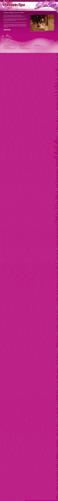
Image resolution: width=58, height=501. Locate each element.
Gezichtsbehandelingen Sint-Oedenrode (21, 156)
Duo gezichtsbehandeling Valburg (17, 93)
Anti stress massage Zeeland (24, 70)
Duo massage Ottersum (32, 109)
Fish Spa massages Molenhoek (37, 127)
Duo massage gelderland (35, 101)
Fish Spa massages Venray (43, 133)
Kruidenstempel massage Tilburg (43, 223)
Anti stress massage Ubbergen (33, 67)
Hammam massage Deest (26, 164)
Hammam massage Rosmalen (33, 177)
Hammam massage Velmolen (43, 179)
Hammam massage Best (47, 162)
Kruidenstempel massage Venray (17, 225)
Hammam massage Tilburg (43, 178)
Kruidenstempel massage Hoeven (37, 213)
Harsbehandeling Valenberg (19, 199)
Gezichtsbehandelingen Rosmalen (31, 155)
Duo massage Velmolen (21, 112)
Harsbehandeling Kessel (37, 191)
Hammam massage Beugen (53, 162)
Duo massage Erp (12, 101)
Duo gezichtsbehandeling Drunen (25, 76)
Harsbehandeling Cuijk (4, 185)
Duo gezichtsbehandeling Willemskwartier (49, 95)
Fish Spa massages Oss (49, 129)
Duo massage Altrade (4, 97)
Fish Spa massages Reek (48, 130)
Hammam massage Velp (48, 179)
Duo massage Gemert (40, 101)
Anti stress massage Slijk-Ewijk (3, 67)
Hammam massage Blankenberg (21, 163)
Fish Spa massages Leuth (44, 125)
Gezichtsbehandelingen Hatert (12, 144)
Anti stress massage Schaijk (16, 66)
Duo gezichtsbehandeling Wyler (17, 96)
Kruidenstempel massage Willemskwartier (47, 226)
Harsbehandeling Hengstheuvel (3, 190)
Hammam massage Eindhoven (45, 165)
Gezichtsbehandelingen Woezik (10, 160)
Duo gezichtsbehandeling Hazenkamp (37, 79)
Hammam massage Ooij (51, 175)
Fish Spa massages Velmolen (25, 133)
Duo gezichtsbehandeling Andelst (24, 71)
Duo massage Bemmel (12, 98)
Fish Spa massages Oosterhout (38, 129)
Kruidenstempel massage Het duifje (50, 212)
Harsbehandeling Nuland (29, 195)
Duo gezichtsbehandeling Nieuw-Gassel (19, 87)
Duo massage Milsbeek (33, 107)
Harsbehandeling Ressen (29, 197)
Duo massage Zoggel (13, 114)
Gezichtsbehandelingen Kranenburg (25, 148)
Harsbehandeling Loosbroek (20, 193)
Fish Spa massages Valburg (51, 132)
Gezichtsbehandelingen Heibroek (3, 145)
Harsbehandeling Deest (26, 185)
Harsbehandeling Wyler (27, 201)
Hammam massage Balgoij (42, 161)
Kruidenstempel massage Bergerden (12, 204)
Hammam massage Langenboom (51, 171)
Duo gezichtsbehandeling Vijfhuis (33, 94)
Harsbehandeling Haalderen (33, 188)
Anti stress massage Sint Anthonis (37, 66)
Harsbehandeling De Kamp (15, 185)
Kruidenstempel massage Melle (26, 217)
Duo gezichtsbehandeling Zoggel (47, 96)
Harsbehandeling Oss (24, 196)
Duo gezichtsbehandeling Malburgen (11, 86)
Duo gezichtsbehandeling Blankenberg (51, 73)
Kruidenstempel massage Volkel (46, 225)
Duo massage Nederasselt (44, 107)
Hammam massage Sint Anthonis (3, 178)
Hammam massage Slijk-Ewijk (26, 178)
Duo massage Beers (8, 98)
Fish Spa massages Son (14, 132)
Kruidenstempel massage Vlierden (38, 225)
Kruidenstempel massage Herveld (33, 212)
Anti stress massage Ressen (54, 65)
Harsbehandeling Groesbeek (27, 188)
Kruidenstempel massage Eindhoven (52, 207)
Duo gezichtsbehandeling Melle (25, 86)
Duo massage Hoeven (43, 104)
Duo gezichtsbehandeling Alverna (17, 71)
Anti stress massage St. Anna (15, 67)
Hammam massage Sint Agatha (53, 177)
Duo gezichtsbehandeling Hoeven (32, 82)
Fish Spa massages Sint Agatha (35, 131)
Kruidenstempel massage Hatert (35, 210)
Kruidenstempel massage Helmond (11, 212)
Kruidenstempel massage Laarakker (14, 215)
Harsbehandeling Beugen (2, 184)
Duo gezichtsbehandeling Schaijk (26, 91)
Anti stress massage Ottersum (49, 64)
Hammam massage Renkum (15, 177)
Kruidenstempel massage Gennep (25, 209)
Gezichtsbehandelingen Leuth (10, 149)
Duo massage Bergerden (23, 98)
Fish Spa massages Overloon (12, 130)
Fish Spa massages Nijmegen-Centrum (8, 128)
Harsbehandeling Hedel (55, 188)
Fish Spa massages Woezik (12, 135)
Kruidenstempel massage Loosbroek (37, 216)
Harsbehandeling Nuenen (24, 195)
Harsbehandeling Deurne (37, 185)
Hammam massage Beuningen (3, 163)
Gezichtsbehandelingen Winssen (3, 160)
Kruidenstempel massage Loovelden (45, 216)
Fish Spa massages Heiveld (40, 122)
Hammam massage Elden (51, 165)
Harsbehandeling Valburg (13, 199)
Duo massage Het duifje (12, 104)
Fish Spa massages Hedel (39, 121)
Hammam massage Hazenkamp (5, 168)
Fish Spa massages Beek (26, 115)
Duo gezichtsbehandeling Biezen (36, 73)
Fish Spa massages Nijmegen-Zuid (31, 128)
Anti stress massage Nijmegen (52, 62)
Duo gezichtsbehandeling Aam (50, 70)
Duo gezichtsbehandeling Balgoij (53, 71)
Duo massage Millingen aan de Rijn (26, 107)
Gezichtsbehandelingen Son (36, 156)
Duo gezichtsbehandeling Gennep (17, 78)
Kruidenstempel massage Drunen (29, 207)
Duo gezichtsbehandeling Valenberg (25, 93)
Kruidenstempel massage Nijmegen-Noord (42, 218)
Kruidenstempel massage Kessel (25, 214)
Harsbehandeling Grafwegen (3, 188)
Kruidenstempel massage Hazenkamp (43, 210)
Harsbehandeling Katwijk (26, 191)
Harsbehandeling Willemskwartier (10, 201)
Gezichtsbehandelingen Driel (3, 141)
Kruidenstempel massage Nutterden (34, 219)
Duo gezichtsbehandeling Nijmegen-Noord (45, 87)
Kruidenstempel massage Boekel (6, 205)
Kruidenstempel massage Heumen (15, 213)
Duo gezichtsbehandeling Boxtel (26, 74)
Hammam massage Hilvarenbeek (15, 170)
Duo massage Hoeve (38, 104)
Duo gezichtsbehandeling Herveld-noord (36, 81)
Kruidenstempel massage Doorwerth (15, 207)
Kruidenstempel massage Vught (52, 225)
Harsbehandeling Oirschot (52, 195)
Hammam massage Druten (32, 165)
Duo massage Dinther (4, 100)
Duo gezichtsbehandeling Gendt (10, 78)
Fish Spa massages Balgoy (14, 115)
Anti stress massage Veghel (8, 68)
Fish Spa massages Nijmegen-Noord (16, 128)
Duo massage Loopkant (38, 106)
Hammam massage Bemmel (29, 162)
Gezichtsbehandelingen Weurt (31, 159)
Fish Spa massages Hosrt (14, 124)
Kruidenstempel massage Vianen (24, 225)
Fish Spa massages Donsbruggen (32, 118)
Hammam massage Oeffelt (34, 175)
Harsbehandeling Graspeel (9, 188)
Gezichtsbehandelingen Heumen (42, 146)
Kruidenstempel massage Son (29, 223)
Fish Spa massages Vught (14, 134)
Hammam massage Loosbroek (53, 172)
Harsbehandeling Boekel (31, 184)
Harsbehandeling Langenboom (22, 192)
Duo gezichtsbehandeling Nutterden (36, 88)
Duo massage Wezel (25, 113)
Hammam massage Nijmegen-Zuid (53, 174)
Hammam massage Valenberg (17, 179)
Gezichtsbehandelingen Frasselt (15, 142)
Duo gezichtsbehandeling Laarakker (11, 84)
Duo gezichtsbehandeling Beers (41, 72)
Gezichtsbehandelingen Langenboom (48, 148)
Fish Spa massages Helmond (46, 122)
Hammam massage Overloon (31, 176)
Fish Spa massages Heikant (25, 122)
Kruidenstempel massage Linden (7, 216)
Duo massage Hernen (53, 103)
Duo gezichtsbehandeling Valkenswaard (33, 93)
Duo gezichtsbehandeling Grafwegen (33, 78)
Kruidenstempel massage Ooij (15, 220)
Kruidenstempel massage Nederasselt (9, 218)
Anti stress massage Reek (42, 65)
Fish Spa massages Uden (45, 132)
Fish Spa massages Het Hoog (28, 123)
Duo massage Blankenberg (53, 98)
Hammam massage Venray (3, 180)
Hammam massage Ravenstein (3, 177)
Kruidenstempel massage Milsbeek (49, 217)
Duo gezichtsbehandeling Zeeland (24, 96)
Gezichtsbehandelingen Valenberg (31, 157)
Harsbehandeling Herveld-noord (21, 190)
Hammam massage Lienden (17, 172)
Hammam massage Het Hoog (54, 169)
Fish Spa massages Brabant (21, 117)
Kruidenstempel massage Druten (36, 207)
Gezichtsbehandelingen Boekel (48, 138)
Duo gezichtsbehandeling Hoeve (25, 82)
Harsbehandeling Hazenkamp (49, 188)
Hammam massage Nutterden (21, 175)
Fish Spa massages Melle (11, 127)
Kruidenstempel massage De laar (11, 206)
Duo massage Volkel (54, 112)
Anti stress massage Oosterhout (31, 64)
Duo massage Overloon (42, 109)
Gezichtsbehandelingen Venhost (17, 158)
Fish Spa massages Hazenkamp (33, 121)
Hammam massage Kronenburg (37, 171)
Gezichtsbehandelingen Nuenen (36, 152)
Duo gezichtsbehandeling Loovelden (43, 85)
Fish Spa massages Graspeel (45, 120)
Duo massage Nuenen (36, 108)
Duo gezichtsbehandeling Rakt (32, 90)
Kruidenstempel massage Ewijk (30, 208)
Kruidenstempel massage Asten (50, 202)
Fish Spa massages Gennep (26, 120)
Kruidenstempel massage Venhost (10, 225)
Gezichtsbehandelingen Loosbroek (3, 150)
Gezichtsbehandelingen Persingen (25, 154)
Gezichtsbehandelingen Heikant (17, 145)
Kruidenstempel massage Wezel (32, 226)
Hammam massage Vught (31, 180)
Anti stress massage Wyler (18, 70)
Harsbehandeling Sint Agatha (3, 198)
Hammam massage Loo (40, 172)
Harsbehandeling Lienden (43, 192)
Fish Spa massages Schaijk (21, 131)
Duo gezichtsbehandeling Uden (10, 93)
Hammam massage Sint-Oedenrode (19, 178)
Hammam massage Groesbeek (38, 167)
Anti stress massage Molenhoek (31, 62)
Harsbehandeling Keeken (32, 191)
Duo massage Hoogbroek (48, 104)
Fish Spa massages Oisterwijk (26, 129)
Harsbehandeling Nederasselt (28, 194)
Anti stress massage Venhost (33, 68)
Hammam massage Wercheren (49, 180)
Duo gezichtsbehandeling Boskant (9, 74)
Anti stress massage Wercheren (31, 69)
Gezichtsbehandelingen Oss (52, 153)
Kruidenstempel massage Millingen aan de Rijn (41, 217)
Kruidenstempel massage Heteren (7, 213)
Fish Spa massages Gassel (54, 119)
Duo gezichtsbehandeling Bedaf (9, 72)
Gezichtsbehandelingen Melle (47, 150)
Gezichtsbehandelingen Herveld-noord (13, 146)
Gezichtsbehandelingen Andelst (19, 136)
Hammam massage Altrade (7, 161)
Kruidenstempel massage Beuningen (34, 204)
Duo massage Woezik (46, 113)
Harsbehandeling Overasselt (36, 196)
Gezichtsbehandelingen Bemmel (39, 137)
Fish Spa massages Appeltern (54, 114)
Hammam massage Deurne (38, 164)
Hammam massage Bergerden (42, 162)
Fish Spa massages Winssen (6, 135)
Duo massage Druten (41, 100)
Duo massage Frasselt (21, 101)
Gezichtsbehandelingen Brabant (20, 139)
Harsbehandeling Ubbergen (3, 199)
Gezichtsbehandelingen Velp (10, 158)
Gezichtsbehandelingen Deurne (12, 140)
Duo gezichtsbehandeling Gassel (39, 77)
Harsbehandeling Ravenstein (13, 197)
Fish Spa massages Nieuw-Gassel (51, 127)
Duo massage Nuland (41, 108)
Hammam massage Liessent (23, 172)
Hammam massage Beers (23, 162)
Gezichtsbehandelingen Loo (45, 149)
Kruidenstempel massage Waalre (3, 226)
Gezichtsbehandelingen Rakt (46, 154)
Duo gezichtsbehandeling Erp (18, 77)
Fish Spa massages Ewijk (42, 119)
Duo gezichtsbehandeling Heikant (38, 80)
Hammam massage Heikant (52, 168)
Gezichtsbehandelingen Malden (40, 150)
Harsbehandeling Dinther (43, 185)
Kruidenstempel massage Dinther (40, 206)
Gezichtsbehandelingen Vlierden (44, 158)
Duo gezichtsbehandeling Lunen (50, 85)
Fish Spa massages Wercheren (32, 134)
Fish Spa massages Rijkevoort (8, 131)
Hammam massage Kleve (17, 171)
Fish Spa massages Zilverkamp (37, 135)
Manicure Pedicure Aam (48, 227)
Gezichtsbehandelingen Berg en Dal (47, 137)
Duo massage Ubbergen (42, 111)
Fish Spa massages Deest (51, 117)
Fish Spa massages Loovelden (36, 126)
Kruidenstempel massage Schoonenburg (34, 222)
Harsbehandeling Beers (32, 183)
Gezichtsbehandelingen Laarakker (40, 148)
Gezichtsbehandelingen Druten (16, 141)
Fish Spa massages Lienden (50, 125)
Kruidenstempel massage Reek (47, 221)
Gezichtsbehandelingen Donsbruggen (43, 140)
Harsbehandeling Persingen (47, 196)
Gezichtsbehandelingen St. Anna (42, 156)
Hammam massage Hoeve (22, 170)
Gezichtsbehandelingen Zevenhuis (31, 160)
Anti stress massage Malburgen (50, 61)
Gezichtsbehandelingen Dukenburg (23, 141)
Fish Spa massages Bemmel (52, 115)
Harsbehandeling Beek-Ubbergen (25, 183)
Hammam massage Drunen (26, 165)
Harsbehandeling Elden (46, 186)
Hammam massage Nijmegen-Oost (46, 174)
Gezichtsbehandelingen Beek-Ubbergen (25, 137)
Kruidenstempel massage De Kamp (3, 206)
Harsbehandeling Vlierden (19, 200)
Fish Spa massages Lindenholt (11, 126)
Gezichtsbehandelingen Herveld (5, 146)
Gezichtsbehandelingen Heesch (46, 144)
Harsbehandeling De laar (21, 185)
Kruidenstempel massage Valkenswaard (30, 224)
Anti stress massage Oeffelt (7, 64)
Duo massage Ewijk (16, 101)
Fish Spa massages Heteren (34, 123)
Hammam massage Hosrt (40, 170)
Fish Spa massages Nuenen (45, 128)
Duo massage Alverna (9, 97)
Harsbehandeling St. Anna (41, 198)
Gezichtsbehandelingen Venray (24, 158)
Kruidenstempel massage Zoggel (42, 227)
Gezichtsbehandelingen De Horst (34, 139)
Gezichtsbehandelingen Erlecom (51, 141)
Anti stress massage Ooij (25, 64)
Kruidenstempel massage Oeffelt (49, 219)
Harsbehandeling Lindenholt (3, 193)
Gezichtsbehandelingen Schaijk (38, 155)
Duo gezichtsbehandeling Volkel (48, 94)
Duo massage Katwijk (6, 105)
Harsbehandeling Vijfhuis (13, 200)
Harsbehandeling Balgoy (2, 183)
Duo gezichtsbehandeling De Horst (47, 74)
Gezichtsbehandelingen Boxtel (14, 139)
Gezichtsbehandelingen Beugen (12, 138)
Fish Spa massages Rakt (35, 130)
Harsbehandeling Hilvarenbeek (51, 190)
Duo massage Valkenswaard (5, 112)
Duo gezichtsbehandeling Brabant (33, 74)
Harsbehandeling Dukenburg (34, 186)
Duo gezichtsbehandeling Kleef (26, 83)
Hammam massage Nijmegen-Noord (39, 174)
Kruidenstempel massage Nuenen (20, 219)
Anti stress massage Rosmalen (10, 66)
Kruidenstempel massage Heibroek (29, 211)
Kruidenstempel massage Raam (25, 221)
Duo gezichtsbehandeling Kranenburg (49, 83)
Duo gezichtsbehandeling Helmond (5, 81)
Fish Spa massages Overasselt (5, 130)
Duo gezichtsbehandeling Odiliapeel (43, 88)
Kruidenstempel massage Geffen (51, 208)
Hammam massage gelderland (40, 166)
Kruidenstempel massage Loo (22, 216)
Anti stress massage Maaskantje (43, 61)
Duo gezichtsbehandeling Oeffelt (51, 88)
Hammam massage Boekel (28, 163)
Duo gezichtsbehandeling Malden (18, 86)
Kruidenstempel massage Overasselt (51, 220)
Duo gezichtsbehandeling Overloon (3, 90)
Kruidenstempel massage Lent (30, 215)
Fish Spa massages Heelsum (46, 121)
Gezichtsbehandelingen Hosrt (24, 147)
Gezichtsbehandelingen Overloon (18, 154)
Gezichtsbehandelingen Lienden (17, 149)
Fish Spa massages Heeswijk (7, 122)
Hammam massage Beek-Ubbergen (16, 162)
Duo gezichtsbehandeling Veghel (40, 93)
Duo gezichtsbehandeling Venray (19, 94)
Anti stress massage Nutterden (51, 63)
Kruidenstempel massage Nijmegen (25, 218)
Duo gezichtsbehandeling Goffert (25, 78)
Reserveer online (7, 29)
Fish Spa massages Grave (51, 120)
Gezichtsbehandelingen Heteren (35, 146)
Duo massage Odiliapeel (51, 108)
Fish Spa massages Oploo (44, 129)
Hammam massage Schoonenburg (46, 177)
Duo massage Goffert (54, 101)
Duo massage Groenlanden (18, 102)
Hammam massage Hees (22, 168)
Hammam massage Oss (12, 176)
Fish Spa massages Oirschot (20, 129)
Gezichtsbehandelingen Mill (53, 150)
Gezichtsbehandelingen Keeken (44, 147)
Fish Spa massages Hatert (27, 121)
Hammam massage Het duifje (48, 169)
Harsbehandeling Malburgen (44, 193)
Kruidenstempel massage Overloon (3, 221)
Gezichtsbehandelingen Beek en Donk (17, 137)
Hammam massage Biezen (9, 163)
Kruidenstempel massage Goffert (32, 209)
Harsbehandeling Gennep (47, 187)
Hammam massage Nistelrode (3, 175)
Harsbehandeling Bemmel (37, 183)
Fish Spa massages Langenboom (26, 125)
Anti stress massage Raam (24, 65)
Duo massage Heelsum (53, 102)
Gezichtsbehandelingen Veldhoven (53, 157)
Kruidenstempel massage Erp (24, 208)
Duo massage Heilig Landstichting (31, 103)
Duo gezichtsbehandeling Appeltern (39, 71)
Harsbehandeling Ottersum (29, 196)
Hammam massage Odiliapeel (28, 175)
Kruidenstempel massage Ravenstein (40, 221)
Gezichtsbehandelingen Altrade (5, 136)
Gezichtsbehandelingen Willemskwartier (52, 159)
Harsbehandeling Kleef (42, 191)
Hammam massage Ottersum (18, 176)
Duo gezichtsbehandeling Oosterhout (24, 89)
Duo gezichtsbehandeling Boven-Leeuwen (18, 74)
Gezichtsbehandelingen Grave (32, 143)
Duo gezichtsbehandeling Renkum (54, 90)
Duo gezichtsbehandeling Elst (4, 77)
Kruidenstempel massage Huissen (3, 214)
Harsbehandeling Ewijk (9, 187)
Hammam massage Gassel (28, 166)
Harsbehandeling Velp (49, 199)
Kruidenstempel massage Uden (7, 224)
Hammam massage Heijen (46, 168)
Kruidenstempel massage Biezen (41, 204)
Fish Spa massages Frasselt (48, 119)
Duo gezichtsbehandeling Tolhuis (49, 92)
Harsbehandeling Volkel (24, 200)
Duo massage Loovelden (49, 106)
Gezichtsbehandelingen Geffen (29, 142)
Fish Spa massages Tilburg (27, 132)
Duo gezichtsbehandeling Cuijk (40, 74)
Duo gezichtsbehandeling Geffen (46, 77)
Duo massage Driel (32, 100)
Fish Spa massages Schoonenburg (27, 131)
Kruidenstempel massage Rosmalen (18, 222)
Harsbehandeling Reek (18, 197)
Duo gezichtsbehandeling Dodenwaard (42, 75)
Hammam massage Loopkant (47, 172)
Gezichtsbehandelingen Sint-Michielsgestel (12, 156)
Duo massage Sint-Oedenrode (13, 111)
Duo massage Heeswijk (10, 103)
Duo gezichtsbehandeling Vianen (26, 94)
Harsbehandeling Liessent (48, 192)
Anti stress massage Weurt (37, 69)
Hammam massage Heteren (3, 170)
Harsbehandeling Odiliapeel (41, 195)
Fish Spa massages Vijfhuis (55, 133)
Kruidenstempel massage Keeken (18, 214)
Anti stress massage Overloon (5, 65)
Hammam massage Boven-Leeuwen (41, 163)
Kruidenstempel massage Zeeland (19, 227)
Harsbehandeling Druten (28, 186)
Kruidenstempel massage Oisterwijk (7, 220)
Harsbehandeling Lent (28, 192)
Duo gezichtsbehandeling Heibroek (24, 80)
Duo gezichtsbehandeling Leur (33, 84)
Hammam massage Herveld (34, 169)
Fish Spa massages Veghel (12, 133)
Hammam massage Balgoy (48, 161)
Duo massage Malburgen (7, 107)
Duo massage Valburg (52, 111)
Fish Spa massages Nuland (51, 128)
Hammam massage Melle (34, 173)
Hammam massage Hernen (28, 169)
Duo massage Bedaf (42, 97)
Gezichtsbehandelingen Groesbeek (47, 143)
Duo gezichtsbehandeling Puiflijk (18, 90)
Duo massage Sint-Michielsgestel (6, 111)
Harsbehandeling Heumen (44, 190)
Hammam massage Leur (5, 172)
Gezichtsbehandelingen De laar (48, 139)
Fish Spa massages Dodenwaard (17, 118)
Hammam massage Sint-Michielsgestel (11, 178)
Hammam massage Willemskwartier (16, 181)
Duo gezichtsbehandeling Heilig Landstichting (47, 80)
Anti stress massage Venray (39, 68)
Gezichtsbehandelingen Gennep (3, 143)
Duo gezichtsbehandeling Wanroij (12, 95)
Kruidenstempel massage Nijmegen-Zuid (4, 219)
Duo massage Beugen (32, 98)
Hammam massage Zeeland (41, 181)
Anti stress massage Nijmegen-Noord (10, 63)
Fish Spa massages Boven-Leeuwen (8, 117)
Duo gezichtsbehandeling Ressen (3, 91)
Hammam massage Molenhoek (3, 174)
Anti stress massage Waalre (18, 69)
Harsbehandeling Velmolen (43, 199)
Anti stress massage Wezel (43, 69)
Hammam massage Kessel (6, 171)
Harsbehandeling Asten (46, 182)
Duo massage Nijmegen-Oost (19, 108)
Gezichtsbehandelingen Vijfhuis (37, 158)
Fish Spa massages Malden (5, 127)
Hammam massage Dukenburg (38, 165)
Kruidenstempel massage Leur (37, 215)
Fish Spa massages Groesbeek (8, 121)
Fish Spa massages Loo (17, 126)
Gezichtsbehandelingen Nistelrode (29, 152)
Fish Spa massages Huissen (20, 124)
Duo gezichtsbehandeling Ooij (17, 89)
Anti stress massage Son (9, 67)
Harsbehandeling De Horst (9, 185)
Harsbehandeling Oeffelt (46, 195)
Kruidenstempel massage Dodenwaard (48, 206)
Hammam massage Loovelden (3, 173)
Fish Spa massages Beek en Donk (32, 115)
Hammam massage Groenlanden (31, 167)
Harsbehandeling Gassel (19, 187)
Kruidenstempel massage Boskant (13, 205)
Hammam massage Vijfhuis (14, 180)
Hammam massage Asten (36, 161)
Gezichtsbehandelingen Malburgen (33, 150)
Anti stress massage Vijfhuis (51, 68)
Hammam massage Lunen (9, 173)
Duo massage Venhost (30, 112)
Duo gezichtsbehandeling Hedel (44, 79)
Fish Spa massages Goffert (32, 120)
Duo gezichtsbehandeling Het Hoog (52, 81)
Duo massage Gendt (45, 101)
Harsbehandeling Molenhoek (22, 194)
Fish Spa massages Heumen (40, 123)
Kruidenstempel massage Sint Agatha (42, 222)
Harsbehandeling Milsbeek (15, 194)
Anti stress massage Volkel (7, 69)
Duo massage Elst (3, 101)
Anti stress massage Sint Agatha (30, 66)
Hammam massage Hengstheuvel (21, 169)
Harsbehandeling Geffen (25, 187)
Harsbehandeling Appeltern (41, 182)
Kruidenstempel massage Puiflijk (18, 221)
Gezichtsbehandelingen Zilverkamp (38, 160)
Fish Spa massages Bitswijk (39, 116)
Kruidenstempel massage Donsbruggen (7, 207)
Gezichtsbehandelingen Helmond (40, 145)
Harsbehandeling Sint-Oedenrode (24, 198)
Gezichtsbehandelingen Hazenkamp (19, 144)
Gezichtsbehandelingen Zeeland (23, 160)
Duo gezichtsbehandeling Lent (26, 84)
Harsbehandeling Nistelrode (18, 195)
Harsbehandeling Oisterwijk (3, 196)
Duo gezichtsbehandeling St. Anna (35, 92)
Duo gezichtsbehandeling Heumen (10, 82)
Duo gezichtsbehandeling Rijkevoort (11, 91)
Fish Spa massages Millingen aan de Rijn (23, 127)
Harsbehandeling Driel (18, 186)
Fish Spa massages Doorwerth (39, 118)
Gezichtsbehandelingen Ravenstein (52, 154)
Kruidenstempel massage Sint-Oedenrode (14, 223)
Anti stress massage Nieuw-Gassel (45, 62)
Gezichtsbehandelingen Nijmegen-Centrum (52, 151)
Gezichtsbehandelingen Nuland (43, 152)
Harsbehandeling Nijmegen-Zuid (12, 195)
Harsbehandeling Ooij (8, 196)
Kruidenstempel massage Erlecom (16, 208)
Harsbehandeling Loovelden (26, 193)
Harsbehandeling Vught (29, 200)
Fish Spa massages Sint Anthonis (42, 131)
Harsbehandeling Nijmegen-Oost (5, 195)
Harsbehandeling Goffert (52, 187)
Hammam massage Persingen (37, 176)
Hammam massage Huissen (46, 170)
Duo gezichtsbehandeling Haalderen (15, 79)
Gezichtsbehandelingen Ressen (17, 155)
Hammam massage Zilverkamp (53, 181)
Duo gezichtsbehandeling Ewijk (25, 77)
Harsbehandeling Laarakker (16, 192)
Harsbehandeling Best (55, 183)
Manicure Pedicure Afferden (54, 227)
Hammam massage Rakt (54, 176)
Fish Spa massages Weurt (39, 134)
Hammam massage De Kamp (15, 164)
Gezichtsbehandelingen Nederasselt (28, 151)
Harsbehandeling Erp (4, 187)
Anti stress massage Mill (9, 62)
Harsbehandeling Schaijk (47, 197)
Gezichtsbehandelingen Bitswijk (33, 138)
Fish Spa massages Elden (20, 119)
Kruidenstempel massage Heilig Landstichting (52, 211)
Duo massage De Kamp (36, 99)
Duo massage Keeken (11, 105)
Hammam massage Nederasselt (10, 174)
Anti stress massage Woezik (13, 70)
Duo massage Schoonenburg (46, 110)
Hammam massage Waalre (37, 180)
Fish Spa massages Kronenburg (13, 125)
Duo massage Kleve (24, 105)
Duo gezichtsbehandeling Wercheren (20, 95)
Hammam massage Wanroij (43, 180)
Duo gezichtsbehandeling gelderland (54, 77)
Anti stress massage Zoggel (44, 70)
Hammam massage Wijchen (10, 181)
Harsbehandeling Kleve (47, 191)
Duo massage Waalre (6, 113)
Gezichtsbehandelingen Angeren (26, 136)
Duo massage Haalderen (29, 102)
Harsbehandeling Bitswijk (19, 184)
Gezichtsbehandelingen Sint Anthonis (4, 156)
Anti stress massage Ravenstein (36, 65)
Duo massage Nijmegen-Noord (12, 108)
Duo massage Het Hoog (17, 104)
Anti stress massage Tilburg (21, 67)
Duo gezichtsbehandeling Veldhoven (48, 93)
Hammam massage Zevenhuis (47, 181)
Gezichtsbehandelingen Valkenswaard (39, 157)
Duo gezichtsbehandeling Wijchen (41, 95)
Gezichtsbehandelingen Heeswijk (53, 144)
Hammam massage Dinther (44, 164)
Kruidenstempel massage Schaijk (26, 222)
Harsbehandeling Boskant (37, 184)
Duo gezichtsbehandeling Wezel (34, 95)
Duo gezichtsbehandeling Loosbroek (35, 85)
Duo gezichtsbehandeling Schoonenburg (34, 91)
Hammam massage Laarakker (44, 171)
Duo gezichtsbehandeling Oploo (32, 89)
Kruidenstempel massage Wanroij (10, 226)
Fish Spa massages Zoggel (43, 135)
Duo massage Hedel (49, 102)
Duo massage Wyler (50, 113)
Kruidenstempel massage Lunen (52, 216)
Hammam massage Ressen (21, 177)
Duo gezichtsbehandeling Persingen (11, 90)
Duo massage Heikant (25, 103)
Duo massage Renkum (20, 110)
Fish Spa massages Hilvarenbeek (47, 123)
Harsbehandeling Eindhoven (40, 186)
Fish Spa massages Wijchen (50, 134)
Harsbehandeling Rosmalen (41, 197)
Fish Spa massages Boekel (52, 116)
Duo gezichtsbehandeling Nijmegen (27, 87)
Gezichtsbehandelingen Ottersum (3, 154)
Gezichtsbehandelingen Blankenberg (41, 138)
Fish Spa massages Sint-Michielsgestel (50, 131)
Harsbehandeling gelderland (31, 187)
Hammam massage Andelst (18, 161)
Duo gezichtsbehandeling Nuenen (21, 88)
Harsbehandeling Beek (13, 183)
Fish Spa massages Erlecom (31, 119)
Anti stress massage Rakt (29, 65)
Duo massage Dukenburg (46, 100)
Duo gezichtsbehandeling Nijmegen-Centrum (36, 87)
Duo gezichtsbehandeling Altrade (10, 71)
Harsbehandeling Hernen (9, 190)
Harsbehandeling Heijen (30, 189)
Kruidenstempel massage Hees (7, 211)
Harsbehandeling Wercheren (46, 200)
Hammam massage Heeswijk (34, 168)
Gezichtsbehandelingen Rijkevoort (24, 155)
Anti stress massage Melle (4, 62)
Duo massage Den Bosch (51, 99)
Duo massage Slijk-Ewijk (19, 111)
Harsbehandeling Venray (2, 200)
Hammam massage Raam (49, 176)
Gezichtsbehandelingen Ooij (31, 153)
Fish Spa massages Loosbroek (29, 126)
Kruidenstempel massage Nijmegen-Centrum (33, 218)
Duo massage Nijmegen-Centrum (5, 108)
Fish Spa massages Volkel (9, 134)
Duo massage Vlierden (49, 112)
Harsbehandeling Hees (8, 189)
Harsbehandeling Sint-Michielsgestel (17, 198)
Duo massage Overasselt (37, 109)
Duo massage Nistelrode (30, 108)
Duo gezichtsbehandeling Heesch (9, 80)
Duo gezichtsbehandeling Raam (25, 90)
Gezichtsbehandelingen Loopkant (52, 149)
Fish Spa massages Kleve (49, 124)
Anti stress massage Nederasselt (38, 62)
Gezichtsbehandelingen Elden (38, 141)
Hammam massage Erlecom (6, 166)
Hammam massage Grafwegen (13, 167)
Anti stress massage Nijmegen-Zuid (25, 63)
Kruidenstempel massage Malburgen (12, 217)
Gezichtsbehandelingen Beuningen (19, 138)
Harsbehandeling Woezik (22, 201)
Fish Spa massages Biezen (33, 116)
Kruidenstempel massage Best (19, 204)
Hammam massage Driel (21, 165)
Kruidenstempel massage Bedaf (14, 203)
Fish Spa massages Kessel (38, 124)
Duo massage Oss (28, 109)
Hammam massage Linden (29, 172)
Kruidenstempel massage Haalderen (21, 210)
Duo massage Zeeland (55, 113)
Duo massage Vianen (39, 112)
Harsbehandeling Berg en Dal (43, 183)
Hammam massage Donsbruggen (8, 165)
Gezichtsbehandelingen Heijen (10, 145)
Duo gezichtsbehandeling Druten (32, 76)
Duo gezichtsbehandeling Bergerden (6, 73)
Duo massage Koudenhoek (30, 105)
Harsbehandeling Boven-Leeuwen (43, 184)
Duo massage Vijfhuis (44, 112)
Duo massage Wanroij (10, 113)
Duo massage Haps (34, 102)
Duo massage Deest (46, 99)
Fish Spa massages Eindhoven (14, 119)
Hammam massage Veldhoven (36, 179)
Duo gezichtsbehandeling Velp (5, 94)
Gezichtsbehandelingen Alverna (12, 136)
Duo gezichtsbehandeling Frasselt (31, 77)
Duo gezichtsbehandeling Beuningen (28, 73)
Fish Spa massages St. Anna (21, 132)
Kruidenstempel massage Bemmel (52, 203)
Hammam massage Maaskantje (15, 173)
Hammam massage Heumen (9, 170)
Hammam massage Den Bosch (32, 164)
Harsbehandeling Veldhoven (38, 199)
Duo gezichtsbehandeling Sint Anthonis (51, 91)
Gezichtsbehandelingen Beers (33, 137)
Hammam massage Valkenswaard (23, 179)
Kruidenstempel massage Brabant (36, 205)
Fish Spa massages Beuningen (26, 116)
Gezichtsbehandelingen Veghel (46, 157)
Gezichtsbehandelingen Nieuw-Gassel (36, 151)
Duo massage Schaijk (40, 110)
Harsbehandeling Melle (54, 193)
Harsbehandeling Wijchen (4, 201)
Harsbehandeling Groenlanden (20, 188)
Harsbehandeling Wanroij (40, 200)
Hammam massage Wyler (35, 181)
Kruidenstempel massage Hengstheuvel (19, 212)
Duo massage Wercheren (15, 113)
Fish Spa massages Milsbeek (31, 127)
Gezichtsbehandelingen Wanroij (16, 159)
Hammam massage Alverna (12, 161)
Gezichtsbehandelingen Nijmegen (43, 151)
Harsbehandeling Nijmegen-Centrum (47, 194)
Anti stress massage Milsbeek (24, 62)
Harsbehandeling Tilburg (47, 198)
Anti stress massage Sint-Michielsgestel (45, 66)
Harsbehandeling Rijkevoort (35, 197)
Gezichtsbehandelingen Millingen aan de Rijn (5, 151)
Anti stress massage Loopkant (17, 61)
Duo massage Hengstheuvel (48, 103)
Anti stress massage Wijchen (49, 69)
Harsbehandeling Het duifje (27, 190)
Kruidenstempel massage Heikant (43, 211)
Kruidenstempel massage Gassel (44, 208)
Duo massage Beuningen (38, 98)
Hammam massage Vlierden (20, 180)
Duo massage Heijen (20, 103)
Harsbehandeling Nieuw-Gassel (34, 194)
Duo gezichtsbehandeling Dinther (34, 75)
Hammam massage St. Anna (37, 178)
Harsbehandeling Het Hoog (33, 190)
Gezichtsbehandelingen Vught (3, 159)
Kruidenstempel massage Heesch (14, 211)
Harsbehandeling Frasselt (14, 187)
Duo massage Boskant (6, 99)
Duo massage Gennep (49, 101)
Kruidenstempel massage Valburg (14, 224)
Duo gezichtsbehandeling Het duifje (44, 81)
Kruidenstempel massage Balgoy (7, 203)
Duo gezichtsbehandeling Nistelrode (13, 88)
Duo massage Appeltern (23, 97)
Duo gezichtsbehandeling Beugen (20, 73)
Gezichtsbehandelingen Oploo (45, 153)
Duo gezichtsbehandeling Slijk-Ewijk (21, 92)
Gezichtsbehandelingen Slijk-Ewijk (29, 156)
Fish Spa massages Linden (5, 126)
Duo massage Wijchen (29, 113)
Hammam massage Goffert (7, 167)
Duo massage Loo (34, 106)
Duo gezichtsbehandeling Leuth (40, 84)
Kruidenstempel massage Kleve (38, 214)
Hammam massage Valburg (11, 179)
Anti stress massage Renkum (48, 65)
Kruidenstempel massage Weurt (25, 226)
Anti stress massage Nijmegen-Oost (17, 63)
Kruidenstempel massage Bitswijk (48, 204)
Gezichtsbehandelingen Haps (5, 144)
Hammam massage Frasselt (22, 166)
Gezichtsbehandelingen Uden (17, 157)
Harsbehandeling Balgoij (51, 182)
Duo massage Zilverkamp (8, 114)
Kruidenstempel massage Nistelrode (12, 219)
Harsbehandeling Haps (38, 188)
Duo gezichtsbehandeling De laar (4, 75)
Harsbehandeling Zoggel (50, 201)
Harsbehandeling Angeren (35, 182)
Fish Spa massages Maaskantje (48, 126)
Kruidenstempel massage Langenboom (23, 215)
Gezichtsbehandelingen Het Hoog (27, 146)
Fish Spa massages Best (14, 116)
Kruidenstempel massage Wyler (12, 227)
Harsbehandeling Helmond (54, 189)
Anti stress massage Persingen (12, 65)
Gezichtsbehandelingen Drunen (9, 141)
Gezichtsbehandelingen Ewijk (9, 142)
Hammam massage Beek (2, 162)
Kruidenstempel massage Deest (18, 206)
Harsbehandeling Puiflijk (53, 196)
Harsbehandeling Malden (49, 193)
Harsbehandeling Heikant (35, 189)
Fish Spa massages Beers (46, 115)
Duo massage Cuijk (27, 99)
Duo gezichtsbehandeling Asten (46, 71)
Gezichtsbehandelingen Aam (49, 135)
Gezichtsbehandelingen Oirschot (17, 153)
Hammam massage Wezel (4, 181)
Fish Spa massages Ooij (32, 129)
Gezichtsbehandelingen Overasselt (11, 154)
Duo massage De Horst (31, 99)
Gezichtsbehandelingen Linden (31, 149)
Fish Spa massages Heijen (19, 122)
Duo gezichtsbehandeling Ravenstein (40, 90)
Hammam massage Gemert (46, 166)
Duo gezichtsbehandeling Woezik (10, 96)
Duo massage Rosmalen (35, 110)
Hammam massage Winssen (23, 181)
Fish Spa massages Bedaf (20, 115)
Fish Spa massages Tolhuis (32, 132)
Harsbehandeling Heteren (39, 190)
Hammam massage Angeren (24, 161)
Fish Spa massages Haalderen (15, 121)
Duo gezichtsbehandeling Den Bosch (19, 75)
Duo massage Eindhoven (51, 100)
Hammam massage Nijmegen (24, 174)
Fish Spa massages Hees (51, 121)
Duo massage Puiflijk (53, 109)
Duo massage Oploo (23, 109)
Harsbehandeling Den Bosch (32, 185)
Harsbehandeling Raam (2, 197)
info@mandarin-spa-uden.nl (26, 48)
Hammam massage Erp (11, 166)
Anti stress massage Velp (27, 68)
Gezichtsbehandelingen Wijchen (44, 159)
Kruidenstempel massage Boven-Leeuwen (21, 205)
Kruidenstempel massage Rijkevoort (11, 222)
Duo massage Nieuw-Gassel (50, 107)
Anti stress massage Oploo (38, 64)
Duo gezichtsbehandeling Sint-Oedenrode (13, 92)
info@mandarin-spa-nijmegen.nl (10, 48)
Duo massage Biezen (43, 98)
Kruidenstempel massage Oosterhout (22, 220)
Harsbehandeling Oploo (19, 196)
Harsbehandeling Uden (8, 199)
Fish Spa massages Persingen (18, 130)
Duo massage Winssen (41, 113)
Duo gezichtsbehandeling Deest (12, 75)
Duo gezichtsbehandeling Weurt (27, 95)
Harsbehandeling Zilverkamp (45, 201)
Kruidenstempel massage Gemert (11, 209)
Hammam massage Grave (25, 167)
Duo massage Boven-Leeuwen (12, 99)
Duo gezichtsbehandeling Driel (18, 76)
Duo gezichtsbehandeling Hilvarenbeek (18, 82)
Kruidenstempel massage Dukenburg (44, 207)
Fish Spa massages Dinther (11, 118)
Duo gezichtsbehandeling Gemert (3, 78)
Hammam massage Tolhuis (49, 178)
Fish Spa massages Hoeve (53, 123)
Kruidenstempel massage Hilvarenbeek (23, 213)
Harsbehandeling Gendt (41, 187)
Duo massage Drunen (36, 100)
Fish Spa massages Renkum (54, 130)
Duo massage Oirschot (4, 109)
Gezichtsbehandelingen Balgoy (53, 136)
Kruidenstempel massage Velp (3, 225)
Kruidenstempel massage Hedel (50, 210)
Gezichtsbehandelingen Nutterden (50, 152)
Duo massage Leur (5, 106)
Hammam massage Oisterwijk (46, 175)
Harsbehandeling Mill (2, 194)
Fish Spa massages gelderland (8, 120)
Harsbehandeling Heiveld (49, 189)
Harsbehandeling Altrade (18, 182)
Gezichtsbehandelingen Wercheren (24, 159)
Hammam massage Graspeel (19, 167)
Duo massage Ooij (14, 109)
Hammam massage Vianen (8, 180)
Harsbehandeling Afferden (13, 182)
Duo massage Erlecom (7, 101)
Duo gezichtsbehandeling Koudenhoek (41, 83)
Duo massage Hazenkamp (43, 102)
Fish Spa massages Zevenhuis (30, 135)
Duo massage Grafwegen (2, 102)
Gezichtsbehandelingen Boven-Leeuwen (6, 139)
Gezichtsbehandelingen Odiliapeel (3, 153)
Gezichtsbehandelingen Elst (44, 141)
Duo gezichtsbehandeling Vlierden (41, 94)
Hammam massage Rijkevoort (27, 177)
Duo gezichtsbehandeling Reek (47, 90)
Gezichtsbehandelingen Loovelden (11, 150)
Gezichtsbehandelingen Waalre (10, 159)
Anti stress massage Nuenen (39, 63)
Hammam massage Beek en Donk (9, 162)
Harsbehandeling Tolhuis (52, 198)
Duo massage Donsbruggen (21, 100)
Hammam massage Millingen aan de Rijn (46, 173)
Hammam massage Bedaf (53, 161)
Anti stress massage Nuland (45, 63)
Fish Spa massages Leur (38, 125)
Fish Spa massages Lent (33, 125)
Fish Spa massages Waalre (20, 134)
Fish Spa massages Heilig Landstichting (32, 122)
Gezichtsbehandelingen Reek (3, 155)
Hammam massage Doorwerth (15, 165)
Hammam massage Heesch (28, 168)
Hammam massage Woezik (29, 181)
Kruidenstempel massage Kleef (32, 214)
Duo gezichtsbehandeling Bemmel (48, 72)
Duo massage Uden (48, 111)
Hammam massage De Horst (8, 164)
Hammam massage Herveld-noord (40, 169)
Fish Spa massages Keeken (32, 124)
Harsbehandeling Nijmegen (41, 194)
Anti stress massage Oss (43, 64)
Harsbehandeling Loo (8, 193)
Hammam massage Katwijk (51, 170)
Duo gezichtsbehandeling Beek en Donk (24, 72)
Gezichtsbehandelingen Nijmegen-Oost (13, 152)
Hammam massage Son (31, 178)
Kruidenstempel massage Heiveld (3, 212)
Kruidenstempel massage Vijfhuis (31, 225)
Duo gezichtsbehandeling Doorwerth (11, 76)
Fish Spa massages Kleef (44, 124)
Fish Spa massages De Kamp (39, 117)
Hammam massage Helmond (15, 169)
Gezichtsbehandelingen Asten (40, 136)
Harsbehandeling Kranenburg (3, 192)
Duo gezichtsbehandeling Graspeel (40, 78)
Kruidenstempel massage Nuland (27, 219)
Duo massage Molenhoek (38, 107)
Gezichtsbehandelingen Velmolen (3, 158)
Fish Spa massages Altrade (30, 114)
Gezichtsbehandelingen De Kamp (41, 139)
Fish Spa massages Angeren (48, 114)
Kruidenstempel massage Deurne (33, 206)
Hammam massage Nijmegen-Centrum (31, 174)
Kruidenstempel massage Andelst (28, 202)
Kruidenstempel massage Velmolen (53, 224)
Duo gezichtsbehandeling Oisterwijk (10, 89)
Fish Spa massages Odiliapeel (8, 129)
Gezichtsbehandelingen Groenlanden (39, 143)
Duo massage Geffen (30, 101)
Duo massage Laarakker (46, 105)
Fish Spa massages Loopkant (23, 126)
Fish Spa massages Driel (45, 118)
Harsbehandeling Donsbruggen (6, 186)
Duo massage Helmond (42, 103)
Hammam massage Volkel (26, 180)
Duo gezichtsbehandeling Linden (5, 85)
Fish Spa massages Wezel (44, 134)
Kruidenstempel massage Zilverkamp (35, 227)
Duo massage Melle (17, 107)
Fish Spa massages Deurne (5, 118)
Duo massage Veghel (11, 112)
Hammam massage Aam (51, 160)
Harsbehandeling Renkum (24, 197)
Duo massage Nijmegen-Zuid (25, 108)
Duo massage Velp (26, 112)
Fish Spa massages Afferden (24, 114)
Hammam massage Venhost (54, 179)
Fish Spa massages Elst (25, 119)
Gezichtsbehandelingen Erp (3, 142)
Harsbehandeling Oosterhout (14, 196)
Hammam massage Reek (9, 177)
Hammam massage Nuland (15, 175)
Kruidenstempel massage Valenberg (22, 224)
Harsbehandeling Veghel (32, 199)
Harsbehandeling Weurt (51, 200)
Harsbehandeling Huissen (21, 191)
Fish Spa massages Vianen (49, 133)
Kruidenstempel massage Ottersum (43, 220)
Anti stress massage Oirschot (13, 64)
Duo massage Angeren (18, 97)
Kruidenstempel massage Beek (21, 203)
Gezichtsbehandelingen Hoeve (3, 147)
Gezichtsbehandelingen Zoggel (45, 160)
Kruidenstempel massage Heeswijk (21, 211)
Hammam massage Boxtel (47, 163)
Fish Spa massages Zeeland (24, 135)
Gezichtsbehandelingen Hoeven (10, 147)
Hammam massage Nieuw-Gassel (17, 174)
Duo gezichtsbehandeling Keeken (12, 83)
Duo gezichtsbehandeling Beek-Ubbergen (33, 72)
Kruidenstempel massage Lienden (50, 215)
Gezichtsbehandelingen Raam (39, 154)
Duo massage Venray (35, 112)
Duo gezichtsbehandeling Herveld (28, 81)
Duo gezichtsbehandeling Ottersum (45, 89)
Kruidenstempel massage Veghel (38, 224)
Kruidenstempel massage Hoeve (30, 213)
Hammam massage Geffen (34, 166)
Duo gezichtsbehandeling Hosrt (48, 82)
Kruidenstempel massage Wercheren (18, 226)
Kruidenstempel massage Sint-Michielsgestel (4, 223)
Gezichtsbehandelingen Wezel (37, 159)
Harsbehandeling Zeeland (33, 201)
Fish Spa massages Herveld (8, 123)
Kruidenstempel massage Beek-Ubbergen (37, 203)
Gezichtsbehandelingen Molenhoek (20, 151)
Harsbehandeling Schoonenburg (53, 197)
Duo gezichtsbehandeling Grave (47, 78)
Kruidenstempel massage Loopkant (29, 216)
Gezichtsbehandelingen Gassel (22, 142)
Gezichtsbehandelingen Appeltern (33, 136)
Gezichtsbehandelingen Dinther (19, 140)
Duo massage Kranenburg (35, 105)
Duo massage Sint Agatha (51, 110)
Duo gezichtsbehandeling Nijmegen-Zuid (5, 88)
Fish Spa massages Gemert (14, 120)
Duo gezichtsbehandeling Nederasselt (11, 87)
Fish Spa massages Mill (16, 127)
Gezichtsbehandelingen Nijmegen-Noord (4, 152)
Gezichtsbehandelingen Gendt (50, 142)
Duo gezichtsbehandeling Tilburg (42, 92)
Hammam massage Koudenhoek (24, 171)
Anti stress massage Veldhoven (14, 68)
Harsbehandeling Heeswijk (19, 189)
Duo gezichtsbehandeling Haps (22, 79)
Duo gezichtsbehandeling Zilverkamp (39, 96)
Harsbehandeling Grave (14, 188)
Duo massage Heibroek (15, 103)
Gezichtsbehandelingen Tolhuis (3, 157)
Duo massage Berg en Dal (17, 98)
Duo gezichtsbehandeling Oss (39, 89)
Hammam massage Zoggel (3, 182)
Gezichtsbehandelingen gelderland (36, 142)
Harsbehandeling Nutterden (35, 195)
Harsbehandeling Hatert (43, 188)
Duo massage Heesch (5, 103)
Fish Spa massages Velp (31, 133)
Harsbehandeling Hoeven (4, 191)
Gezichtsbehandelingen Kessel (51, 147)
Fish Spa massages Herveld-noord (14, 123)
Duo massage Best (28, 98)
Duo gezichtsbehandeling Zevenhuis (32, 96)
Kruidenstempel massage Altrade (14, 202)
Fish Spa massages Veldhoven (19, 133)
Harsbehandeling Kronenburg (9, 192)
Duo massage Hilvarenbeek (33, 104)
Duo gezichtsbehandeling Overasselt (53, 89)
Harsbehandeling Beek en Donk (19, 183)
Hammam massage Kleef (12, 171)
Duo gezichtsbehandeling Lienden (47, 84)
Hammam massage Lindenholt (35, 172)
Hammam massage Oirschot (40, 175)
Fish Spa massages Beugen (20, 116)
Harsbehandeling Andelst (29, 182)
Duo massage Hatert (38, 102)
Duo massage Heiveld (37, 103)
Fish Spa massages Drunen (51, 118)
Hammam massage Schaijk (39, 177)
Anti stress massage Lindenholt (5, 61)
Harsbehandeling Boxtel (50, 184)
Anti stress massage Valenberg (52, 67)
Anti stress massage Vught (12, 69)
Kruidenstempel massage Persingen (11, 221)
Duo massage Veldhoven (15, 112)
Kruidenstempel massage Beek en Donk (28, 203)
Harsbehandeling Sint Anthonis (9, 198)
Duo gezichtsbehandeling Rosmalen (19, 91)
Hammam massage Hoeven (28, 170)
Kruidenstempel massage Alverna (21, 202)
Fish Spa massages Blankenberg (45, 116)
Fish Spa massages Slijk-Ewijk (9, 132)
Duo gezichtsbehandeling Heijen (31, 80)
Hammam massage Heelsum (17, 168)
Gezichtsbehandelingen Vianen (30, 158)
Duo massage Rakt (6, 110)
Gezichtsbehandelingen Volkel (51, 158)
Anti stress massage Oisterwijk (20, 64)
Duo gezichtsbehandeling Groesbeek (7, 79)
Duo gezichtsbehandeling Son (28, 92)
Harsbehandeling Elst (51, 186)
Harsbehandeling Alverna (24, 182)
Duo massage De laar (41, 99)
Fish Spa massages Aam (18, 114)
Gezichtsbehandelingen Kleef (3, 148)
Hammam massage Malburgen (22, 173)
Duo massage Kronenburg (41, 105)
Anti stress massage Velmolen (21, 68)
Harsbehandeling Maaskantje (37, 193)
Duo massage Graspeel (8, 102)
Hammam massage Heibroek (40, 168)
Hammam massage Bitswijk (15, 163)
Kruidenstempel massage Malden (19, 217)
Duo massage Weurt (20, 113)
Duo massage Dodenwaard (9, 100)
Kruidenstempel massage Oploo (29, 220)
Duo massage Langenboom (52, 105)
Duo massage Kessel (16, 105)
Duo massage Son (24, 111)
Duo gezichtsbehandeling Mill (32, 86)
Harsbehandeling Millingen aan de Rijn (9, 194)
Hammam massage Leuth (11, 172)
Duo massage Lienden (14, 106)
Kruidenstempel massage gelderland (4, 209)
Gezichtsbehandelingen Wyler (17, 160)
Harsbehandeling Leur (32, 192)
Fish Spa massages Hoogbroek (8, 124)
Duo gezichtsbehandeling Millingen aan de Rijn (40, 86)
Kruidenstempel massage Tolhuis (50, 223)
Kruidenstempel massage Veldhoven (45, 224)
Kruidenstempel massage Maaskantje (4, 217)
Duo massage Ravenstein (10, 110)
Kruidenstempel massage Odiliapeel (42, 219)
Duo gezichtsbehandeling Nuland (28, 88)
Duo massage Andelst (14, 97)
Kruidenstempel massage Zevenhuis (27, 227)
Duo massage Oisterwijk (9, 109)
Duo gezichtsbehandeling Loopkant (27, 85)
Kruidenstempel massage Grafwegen (40, 209)
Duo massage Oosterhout (18, 109)
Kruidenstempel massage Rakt (32, 221)
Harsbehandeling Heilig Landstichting (42, 189)
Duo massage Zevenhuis (2, 114)
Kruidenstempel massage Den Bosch (25, 206)
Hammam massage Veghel (30, 179)
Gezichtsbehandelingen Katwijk (38, 147)
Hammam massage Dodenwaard (50, 164)
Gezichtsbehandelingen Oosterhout (38, 153)
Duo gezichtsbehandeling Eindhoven (48, 76)
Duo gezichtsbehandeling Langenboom (19, 84)
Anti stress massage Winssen (6, 70)
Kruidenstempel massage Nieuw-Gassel (17, 218)
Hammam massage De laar (20, 164)
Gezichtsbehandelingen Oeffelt (10, 153)
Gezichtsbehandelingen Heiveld (33, 145)
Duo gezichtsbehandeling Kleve (33, 83)
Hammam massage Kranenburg (31, 171)
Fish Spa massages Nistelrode (39, 128)
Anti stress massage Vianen (45, 68)
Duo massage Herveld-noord (7, 104)
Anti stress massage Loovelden (30, 61)
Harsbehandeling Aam (8, 182)
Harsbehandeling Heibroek (25, 189)
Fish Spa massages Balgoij (8, 115)
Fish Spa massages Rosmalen (15, 131)
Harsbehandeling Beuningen (9, 184)
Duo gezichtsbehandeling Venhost (12, 94)
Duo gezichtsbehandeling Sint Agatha (43, 91)
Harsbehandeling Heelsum (3, 189)
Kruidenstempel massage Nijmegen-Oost (51, 218)
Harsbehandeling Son (36, 198)
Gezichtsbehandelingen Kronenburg (32, 148)
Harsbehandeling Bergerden (50, 183)
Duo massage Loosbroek (43, 106)
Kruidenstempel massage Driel (22, 207)
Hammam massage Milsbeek (53, 173)
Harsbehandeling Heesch (13, 189)
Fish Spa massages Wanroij (26, 134)
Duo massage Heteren (22, 104)
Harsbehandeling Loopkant (14, 193)
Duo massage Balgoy (37, 97)
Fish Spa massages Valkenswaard (6, 133)
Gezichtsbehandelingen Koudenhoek (17, 148)
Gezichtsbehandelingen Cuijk (27, 139)
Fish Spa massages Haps (21, 121)
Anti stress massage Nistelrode (32, 63)
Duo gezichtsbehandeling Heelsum (51, 79)
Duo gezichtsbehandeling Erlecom (11, 77)
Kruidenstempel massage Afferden (6, 202)
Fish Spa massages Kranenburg (6, 125)
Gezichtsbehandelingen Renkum (9, 155)
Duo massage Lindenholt (29, 106)
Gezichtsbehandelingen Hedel (26, 144)
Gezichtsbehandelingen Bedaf (3, 137)
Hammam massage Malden (28, 173)
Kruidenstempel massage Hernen (26, 212)
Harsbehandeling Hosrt (15, 191)
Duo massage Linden (24, 106)
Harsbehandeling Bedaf (7, 183)
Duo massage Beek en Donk (52, 97)
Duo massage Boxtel (17, 99)
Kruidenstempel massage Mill (33, 217)
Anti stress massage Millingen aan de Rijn (17, 62)
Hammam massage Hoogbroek (34, 170)
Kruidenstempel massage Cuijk (44, 205)
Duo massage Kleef (20, 105)
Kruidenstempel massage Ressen (3, 222)
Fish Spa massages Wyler (18, 135)
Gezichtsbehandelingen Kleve (9, 148)
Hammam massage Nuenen (9, 175)
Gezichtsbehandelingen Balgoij (46, 136)
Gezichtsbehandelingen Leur (4, 149)
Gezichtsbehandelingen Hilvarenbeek (49, 146)
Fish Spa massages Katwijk (26, 124)
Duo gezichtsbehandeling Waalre (5, 95)
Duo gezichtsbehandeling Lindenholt (13, 85)
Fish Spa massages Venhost (37, 133)
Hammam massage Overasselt (25, 176)
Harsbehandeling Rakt (7, 197)
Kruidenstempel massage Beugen (26, 204)
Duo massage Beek (47, 97)
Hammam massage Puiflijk (43, 176)
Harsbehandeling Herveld (15, 190)
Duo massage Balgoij (33, 97)
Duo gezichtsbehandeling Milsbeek (49, 86)
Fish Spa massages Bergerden (8, 116)
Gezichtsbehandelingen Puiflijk (32, 154)
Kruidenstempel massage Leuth (43, 215)
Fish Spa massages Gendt (20, 120)
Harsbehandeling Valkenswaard (26, 199)
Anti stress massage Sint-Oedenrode (53, 66)
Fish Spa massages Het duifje (21, 123)
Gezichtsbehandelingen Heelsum (33, 144)
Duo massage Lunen (54, 106)
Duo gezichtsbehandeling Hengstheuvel (13, 81)
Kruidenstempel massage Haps (29, 210)
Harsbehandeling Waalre (34, 200)
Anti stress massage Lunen (37, 61)
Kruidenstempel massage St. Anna (36, 223)
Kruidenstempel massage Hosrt (52, 213)
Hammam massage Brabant (53, 163)
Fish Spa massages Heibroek (13, 122)
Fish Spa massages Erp (36, 119)
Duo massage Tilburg (33, 111)
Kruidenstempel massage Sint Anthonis (51, 222)
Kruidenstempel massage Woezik (5, 227)
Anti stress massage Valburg (45, 67)
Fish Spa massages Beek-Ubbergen (40, 115)
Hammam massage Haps (51, 167)
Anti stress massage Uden (39, 67)
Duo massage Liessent (19, 106)
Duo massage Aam (53, 96)
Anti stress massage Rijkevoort (3, 66)
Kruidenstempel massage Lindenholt (15, 216)
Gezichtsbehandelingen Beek (10, 137)
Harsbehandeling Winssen (17, 201)
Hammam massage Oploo (7, 176)
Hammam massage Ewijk (16, 166)
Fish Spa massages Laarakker (20, 125)
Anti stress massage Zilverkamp (37, 70)
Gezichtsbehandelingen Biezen (26, 138)
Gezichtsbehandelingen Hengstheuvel (48, 145)
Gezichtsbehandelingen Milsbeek (13, 151)
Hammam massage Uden (5, 179)
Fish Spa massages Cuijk (26, 117)
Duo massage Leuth (9, 106)
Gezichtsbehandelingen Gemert (43, 142)
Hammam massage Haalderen (45, 167)
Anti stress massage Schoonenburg (23, 66)
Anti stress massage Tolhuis (27, 67)
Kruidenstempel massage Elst (10, 208)
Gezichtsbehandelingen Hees (40, 144)
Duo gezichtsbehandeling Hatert (29, 79)
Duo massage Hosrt (53, 104)
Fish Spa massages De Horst (32, 117)
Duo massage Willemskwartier (35, 113)
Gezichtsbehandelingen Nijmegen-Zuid (21, 152)
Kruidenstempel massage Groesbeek (14, 210)
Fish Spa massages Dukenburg (7, 119)
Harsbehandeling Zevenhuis (39, 201)
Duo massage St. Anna (28, 111)
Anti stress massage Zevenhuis (31, 70)
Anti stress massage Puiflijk (18, 65)
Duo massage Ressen (25, 110)
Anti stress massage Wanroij (24, 69)
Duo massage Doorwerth (27, 100)
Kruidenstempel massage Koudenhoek (46, 214)
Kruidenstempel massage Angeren (35, 202)
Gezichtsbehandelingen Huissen (31, 147)
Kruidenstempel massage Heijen (36, 211)
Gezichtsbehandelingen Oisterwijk (24, 153)
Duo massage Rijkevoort (29, 110)
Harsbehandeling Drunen (23, 186)
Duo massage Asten (28, 97)
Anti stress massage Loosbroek (23, 61)
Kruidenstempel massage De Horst (51, 205)
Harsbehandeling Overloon (41, 196)
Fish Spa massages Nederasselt (44, 127)
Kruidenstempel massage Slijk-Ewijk (22, 223)
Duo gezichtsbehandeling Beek (16, 72)
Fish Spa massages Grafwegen (38, 120)
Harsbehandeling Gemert (36, 187)
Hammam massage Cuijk (2, 164)
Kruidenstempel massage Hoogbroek (45, 213)
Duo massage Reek (15, 110)
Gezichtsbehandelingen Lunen (18, 150)
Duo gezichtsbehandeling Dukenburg (40, 76)
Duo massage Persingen (48, 109)
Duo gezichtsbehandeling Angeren (31, 71)
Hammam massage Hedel (11, 168)
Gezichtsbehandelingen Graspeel (25, 143)
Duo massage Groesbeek (24, 102)
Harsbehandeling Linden (54, 192)
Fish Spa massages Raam (30, 130)
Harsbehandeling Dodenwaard (49, 185)
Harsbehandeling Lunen (31, 193)
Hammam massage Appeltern (31, 161)
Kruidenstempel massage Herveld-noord (42, 212)
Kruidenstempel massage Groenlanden (6, 210)
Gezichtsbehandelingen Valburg (24, 157)
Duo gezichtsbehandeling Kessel (19, 83)
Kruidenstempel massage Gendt (18, 209)
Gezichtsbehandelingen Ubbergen (10, 157)
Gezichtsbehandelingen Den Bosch (5, 140)
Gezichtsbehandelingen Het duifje (20, 146)
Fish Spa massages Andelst (42, 114)
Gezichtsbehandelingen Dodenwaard (27, 140)
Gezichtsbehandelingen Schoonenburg (46, 155)
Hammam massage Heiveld (9, 169)
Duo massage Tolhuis (38, 111)
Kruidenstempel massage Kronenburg (7, 215)
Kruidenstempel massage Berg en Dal (4, 204)
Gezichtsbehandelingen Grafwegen (17, 143)
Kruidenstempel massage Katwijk (10, 214)
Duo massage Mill (21, 107)
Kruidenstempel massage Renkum (54, 221)
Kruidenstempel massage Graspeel (48, 209)
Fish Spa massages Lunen (42, 126)
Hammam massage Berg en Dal (35, 162)
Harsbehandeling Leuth (37, 192)
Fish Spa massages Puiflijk (24, 130)
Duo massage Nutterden (45, 108)
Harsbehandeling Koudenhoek (53, 191)
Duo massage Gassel (25, 101)
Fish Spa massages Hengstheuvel (52, 122)
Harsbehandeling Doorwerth (13, 186)
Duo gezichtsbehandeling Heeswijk (16, 80)
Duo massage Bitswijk (47, 98)
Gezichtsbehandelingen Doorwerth (50, 140)
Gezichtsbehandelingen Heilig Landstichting (25, 145)
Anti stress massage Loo (11, 61)
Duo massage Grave (13, 102)
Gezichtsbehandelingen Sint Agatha (54, 155)
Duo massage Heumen (27, 104)
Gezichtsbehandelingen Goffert (10, 143)
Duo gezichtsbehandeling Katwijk (5, 83)
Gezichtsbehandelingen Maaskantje (25, 150)
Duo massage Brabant (22, 99)
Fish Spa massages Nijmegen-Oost (24, 128)
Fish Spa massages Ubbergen (39, 132)
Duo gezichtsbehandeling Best (14, 73)
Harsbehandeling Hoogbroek (10, 191)
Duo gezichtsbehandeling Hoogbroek (40, 82)
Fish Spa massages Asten (3, 115)
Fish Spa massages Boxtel (15, 117)
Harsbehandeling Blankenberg (26, 184)
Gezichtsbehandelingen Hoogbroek (17, 147)
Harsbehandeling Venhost (54, 199)
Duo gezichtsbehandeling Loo (20, 85)
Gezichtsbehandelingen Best (5, 138)
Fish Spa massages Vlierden (3, 134)
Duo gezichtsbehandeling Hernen (21, 81)
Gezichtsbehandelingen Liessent (24, 149)
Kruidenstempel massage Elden (3, 208)
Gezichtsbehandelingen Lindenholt (38, 149)
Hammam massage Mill (39, 173)
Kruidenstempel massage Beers (45, 203)
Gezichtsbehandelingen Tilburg (50, 156)
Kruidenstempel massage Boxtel (29, 205)
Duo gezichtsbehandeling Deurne (27, 75)
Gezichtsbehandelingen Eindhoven (31, 141)
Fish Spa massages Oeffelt (14, 129)
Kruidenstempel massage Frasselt (37, 208)
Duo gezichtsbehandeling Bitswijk (43, 73)
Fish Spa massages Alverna (36, 114)
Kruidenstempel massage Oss (36, 220)
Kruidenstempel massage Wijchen (39, 226)
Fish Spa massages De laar (45, 117)
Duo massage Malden (12, 107)
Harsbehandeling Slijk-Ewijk (31, 198)
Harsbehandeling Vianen (8, 200)
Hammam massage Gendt (52, 166)
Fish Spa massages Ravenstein (42, 130)
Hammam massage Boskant (34, 163)
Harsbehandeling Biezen (14, 184)
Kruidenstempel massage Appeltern (43, 202)
